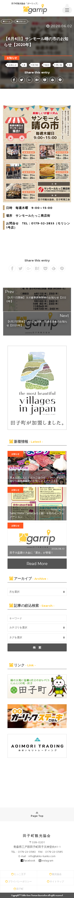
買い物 (59, 65)
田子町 (35, 65)
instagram (47, 860)
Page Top (37, 815)
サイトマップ (57, 881)
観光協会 (57, 874)
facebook (29, 860)
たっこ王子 (20, 874)
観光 (47, 65)
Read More (37, 563)
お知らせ (13, 65)
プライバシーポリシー (20, 881)
